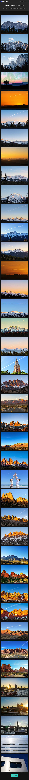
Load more (14, 775)
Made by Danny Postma (23, 1)
